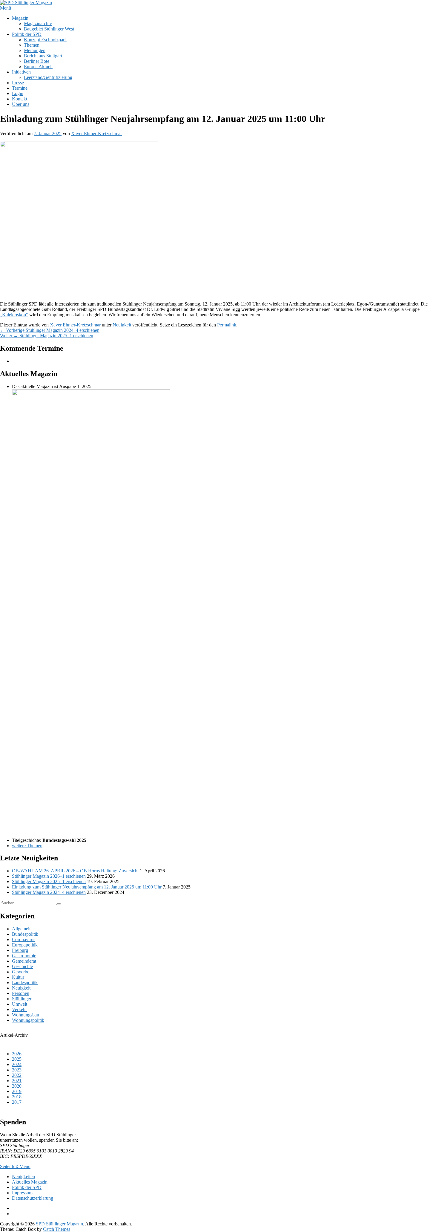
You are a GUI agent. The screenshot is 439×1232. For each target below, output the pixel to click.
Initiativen (21, 71)
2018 (17, 1096)
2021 (17, 1080)
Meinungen (34, 50)
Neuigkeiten (23, 1176)
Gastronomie (24, 955)
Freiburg (20, 950)
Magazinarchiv (38, 23)
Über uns (20, 104)
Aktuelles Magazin (29, 1181)
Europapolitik (25, 944)
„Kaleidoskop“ (14, 314)
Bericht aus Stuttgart (43, 55)
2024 (17, 1064)
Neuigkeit (122, 324)
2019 (17, 1091)
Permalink (226, 324)
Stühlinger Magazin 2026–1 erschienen (49, 876)
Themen (31, 45)
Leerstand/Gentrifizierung (48, 77)
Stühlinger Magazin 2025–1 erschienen (49, 881)
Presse (18, 82)
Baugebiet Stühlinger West (49, 28)
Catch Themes (56, 1229)
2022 (17, 1075)
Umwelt (19, 1004)
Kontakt (19, 98)
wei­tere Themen (27, 845)
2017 (17, 1102)
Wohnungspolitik (28, 1020)
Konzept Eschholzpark (45, 39)
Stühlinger (21, 998)
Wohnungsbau (25, 1014)
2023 (17, 1069)
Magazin (20, 18)
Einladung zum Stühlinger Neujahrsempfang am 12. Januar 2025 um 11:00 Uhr (87, 886)
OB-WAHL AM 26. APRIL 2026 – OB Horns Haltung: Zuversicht (75, 870)
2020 (17, 1086)
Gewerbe (20, 971)
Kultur (18, 977)
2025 (17, 1059)
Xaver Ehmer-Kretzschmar (96, 133)
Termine (19, 88)
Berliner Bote (36, 61)
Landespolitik (25, 982)
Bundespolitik (25, 934)
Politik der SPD (27, 34)
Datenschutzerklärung (32, 1198)
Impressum (22, 1192)
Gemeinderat (24, 961)
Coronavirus (23, 939)
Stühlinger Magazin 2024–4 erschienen (49, 892)
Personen (20, 993)
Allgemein (22, 928)
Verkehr (19, 1009)
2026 (17, 1053)
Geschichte (22, 966)
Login (17, 93)
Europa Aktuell (38, 66)
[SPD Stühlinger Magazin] (26, 2)
